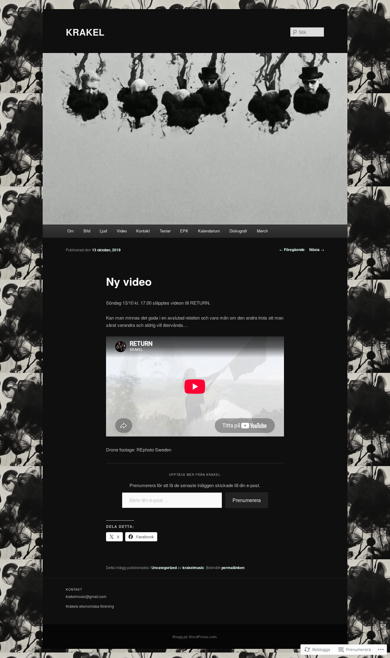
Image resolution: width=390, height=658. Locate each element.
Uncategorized (164, 567)
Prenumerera (246, 500)
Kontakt (143, 231)
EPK (184, 231)
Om (70, 231)
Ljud (103, 231)
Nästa (316, 249)
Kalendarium (209, 231)
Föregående (292, 249)
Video (122, 231)
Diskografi (238, 231)
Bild (86, 231)
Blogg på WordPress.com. (195, 636)
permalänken (233, 567)
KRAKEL (85, 31)
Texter (165, 231)
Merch (262, 231)
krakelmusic (193, 567)
